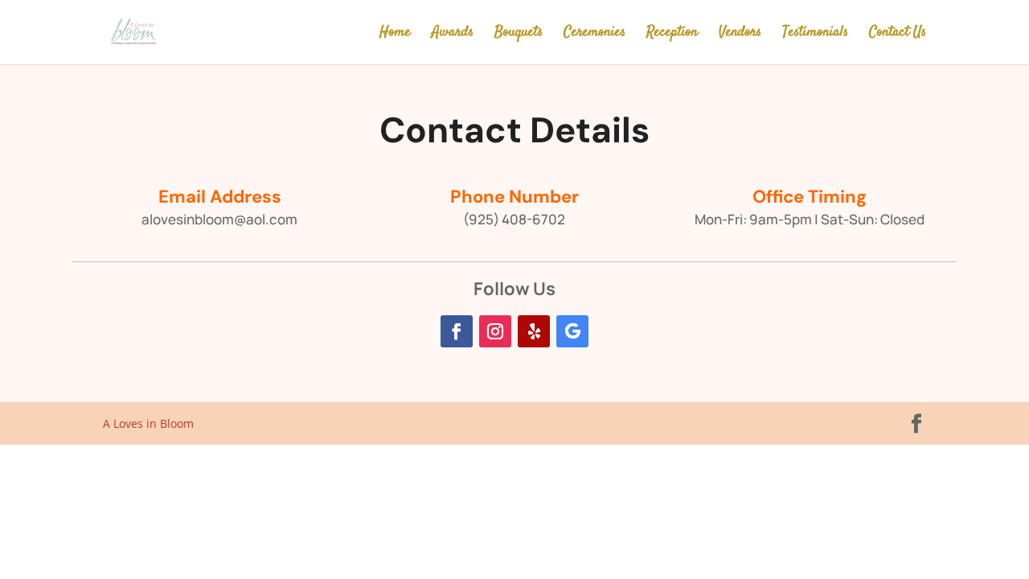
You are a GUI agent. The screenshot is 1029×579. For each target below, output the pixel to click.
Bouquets (518, 35)
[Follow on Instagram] (495, 331)
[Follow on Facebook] (457, 331)
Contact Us (897, 35)
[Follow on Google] (572, 331)
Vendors (740, 35)
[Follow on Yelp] (534, 331)
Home (395, 35)
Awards (453, 35)
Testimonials (815, 35)
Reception (672, 35)
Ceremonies (594, 35)
